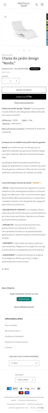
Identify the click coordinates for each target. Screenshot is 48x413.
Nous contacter (11, 325)
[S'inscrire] (36, 363)
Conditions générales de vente (18, 408)
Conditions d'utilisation (14, 336)
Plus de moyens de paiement (24, 102)
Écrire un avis (24, 299)
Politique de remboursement (16, 342)
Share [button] (6, 269)
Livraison (8, 347)
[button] (5, 4)
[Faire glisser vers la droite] (29, 50)
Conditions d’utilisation (35, 404)
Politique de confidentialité (16, 404)
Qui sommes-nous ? (13, 331)
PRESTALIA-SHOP (14, 397)
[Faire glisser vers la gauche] (18, 50)
